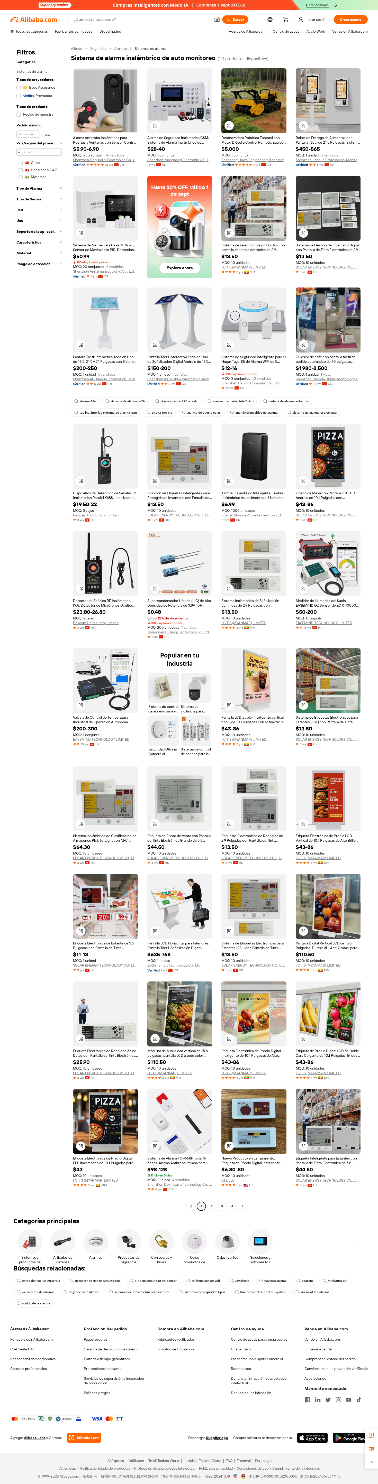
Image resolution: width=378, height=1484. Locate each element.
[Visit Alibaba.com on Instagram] (338, 1400)
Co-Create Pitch (23, 1349)
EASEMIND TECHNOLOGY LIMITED (324, 623)
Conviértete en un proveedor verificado (336, 1369)
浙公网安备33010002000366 (273, 1476)
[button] (217, 19)
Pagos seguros (95, 1339)
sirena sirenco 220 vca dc (179, 401)
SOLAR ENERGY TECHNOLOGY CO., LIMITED (328, 267)
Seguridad (98, 49)
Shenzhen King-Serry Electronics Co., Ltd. (105, 160)
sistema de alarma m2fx (128, 401)
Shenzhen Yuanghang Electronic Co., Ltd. (179, 160)
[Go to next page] (242, 1206)
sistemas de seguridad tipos (205, 1292)
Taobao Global (210, 1461)
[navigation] (39, 628)
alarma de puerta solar (203, 412)
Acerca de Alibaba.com (29, 1329)
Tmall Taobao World (163, 1461)
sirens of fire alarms (315, 1292)
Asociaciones (315, 1378)
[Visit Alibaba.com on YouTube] (349, 1400)
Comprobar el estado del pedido (330, 1359)
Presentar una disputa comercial (257, 1359)
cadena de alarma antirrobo (288, 401)
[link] (371, 1435)
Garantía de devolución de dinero (110, 1349)
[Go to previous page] (191, 1206)
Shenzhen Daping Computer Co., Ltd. (250, 383)
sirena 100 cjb (162, 412)
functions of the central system (263, 1292)
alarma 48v (87, 401)
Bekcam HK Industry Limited (96, 515)
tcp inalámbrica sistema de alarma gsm (108, 412)
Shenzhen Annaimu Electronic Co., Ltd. (104, 271)
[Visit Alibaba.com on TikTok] (359, 1400)
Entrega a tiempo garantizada (107, 1359)
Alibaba (77, 49)
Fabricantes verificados (176, 1339)
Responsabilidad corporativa (33, 1359)
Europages (263, 1461)
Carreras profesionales (28, 1369)
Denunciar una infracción (251, 1393)
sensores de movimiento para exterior (142, 1292)
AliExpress (115, 1461)
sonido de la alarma (36, 1303)
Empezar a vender (318, 1349)
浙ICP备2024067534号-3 (320, 1476)
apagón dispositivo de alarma (256, 412)
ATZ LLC (228, 1180)
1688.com (136, 1461)
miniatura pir (337, 1281)
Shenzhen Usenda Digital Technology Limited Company (328, 379)
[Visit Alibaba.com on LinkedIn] (318, 1400)
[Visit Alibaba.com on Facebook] (307, 1400)
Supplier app (217, 1438)
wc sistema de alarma (38, 1292)
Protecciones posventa (102, 1369)
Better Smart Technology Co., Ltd (173, 965)
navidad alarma (275, 1281)
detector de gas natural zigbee (97, 1281)
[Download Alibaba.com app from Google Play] (350, 1438)
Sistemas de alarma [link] (150, 49)
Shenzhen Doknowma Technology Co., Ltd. (179, 1184)
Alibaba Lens (35, 1438)
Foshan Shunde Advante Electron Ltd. (251, 515)
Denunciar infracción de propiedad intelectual (258, 1380)
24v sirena (242, 1281)
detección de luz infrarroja (41, 1281)
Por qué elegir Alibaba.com (31, 1339)
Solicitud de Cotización (175, 1349)
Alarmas (120, 49)
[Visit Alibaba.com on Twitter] (328, 1400)
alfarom (307, 1281)
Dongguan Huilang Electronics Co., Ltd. (178, 632)
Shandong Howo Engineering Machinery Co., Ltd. (253, 160)
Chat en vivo (241, 1349)
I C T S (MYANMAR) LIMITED (243, 267)
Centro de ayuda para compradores (259, 1339)
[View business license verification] (235, 1476)
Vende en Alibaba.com (322, 1339)
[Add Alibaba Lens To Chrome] (84, 1438)
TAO (229, 1461)
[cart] (287, 20)
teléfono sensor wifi (206, 1281)
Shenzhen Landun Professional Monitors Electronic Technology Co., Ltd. (328, 160)
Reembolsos (241, 1369)
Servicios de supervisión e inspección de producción (114, 1380)
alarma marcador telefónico (233, 401)
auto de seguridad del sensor (156, 1281)
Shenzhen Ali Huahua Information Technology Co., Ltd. (105, 379)
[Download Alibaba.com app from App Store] (312, 1438)
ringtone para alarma (84, 1292)
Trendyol (244, 1461)
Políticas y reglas (97, 1393)
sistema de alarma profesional (315, 412)
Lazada (189, 1461)
